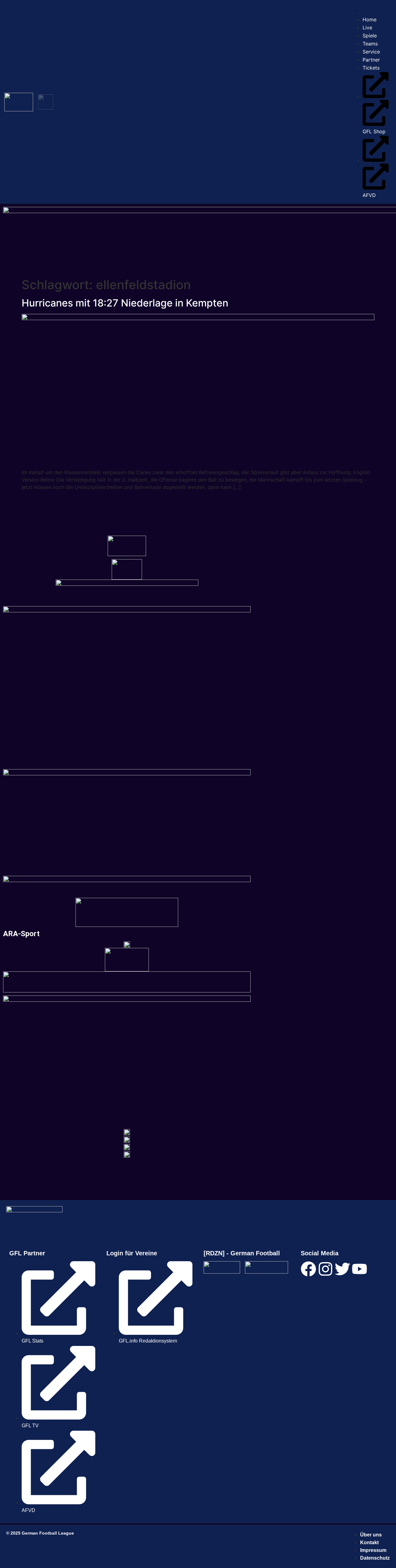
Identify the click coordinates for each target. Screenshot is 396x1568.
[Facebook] (308, 1269)
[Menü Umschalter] (355, 10)
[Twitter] (342, 1269)
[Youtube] (359, 1269)
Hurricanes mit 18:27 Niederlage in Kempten (125, 303)
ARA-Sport (21, 933)
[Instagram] (325, 1269)
